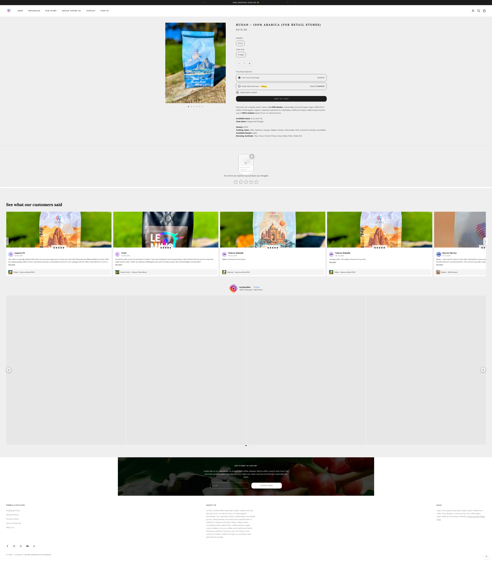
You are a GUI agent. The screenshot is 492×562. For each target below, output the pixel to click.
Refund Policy (12, 515)
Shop (20, 11)
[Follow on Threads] (20, 546)
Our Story (51, 11)
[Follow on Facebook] (7, 546)
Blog (439, 505)
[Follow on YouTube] (27, 546)
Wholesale (34, 11)
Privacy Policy (12, 519)
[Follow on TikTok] (34, 546)
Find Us (105, 11)
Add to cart (281, 99)
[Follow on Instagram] (14, 546)
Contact (90, 11)
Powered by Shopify (41, 555)
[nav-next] (485, 241)
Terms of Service (13, 523)
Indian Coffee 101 (71, 11)
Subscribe (266, 485)
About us (10, 527)
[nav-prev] (6, 241)
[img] (58, 247)
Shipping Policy (13, 510)
